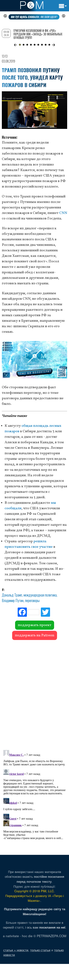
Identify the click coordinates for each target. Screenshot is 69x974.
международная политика (40, 595)
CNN (63, 213)
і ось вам (45, 927)
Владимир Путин (13, 600)
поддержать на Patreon (34, 635)
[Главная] (31, 5)
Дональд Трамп (12, 595)
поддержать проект (34, 625)
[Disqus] (34, 693)
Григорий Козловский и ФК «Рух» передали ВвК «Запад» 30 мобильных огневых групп (37, 34)
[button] (15, 45)
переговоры (32, 600)
